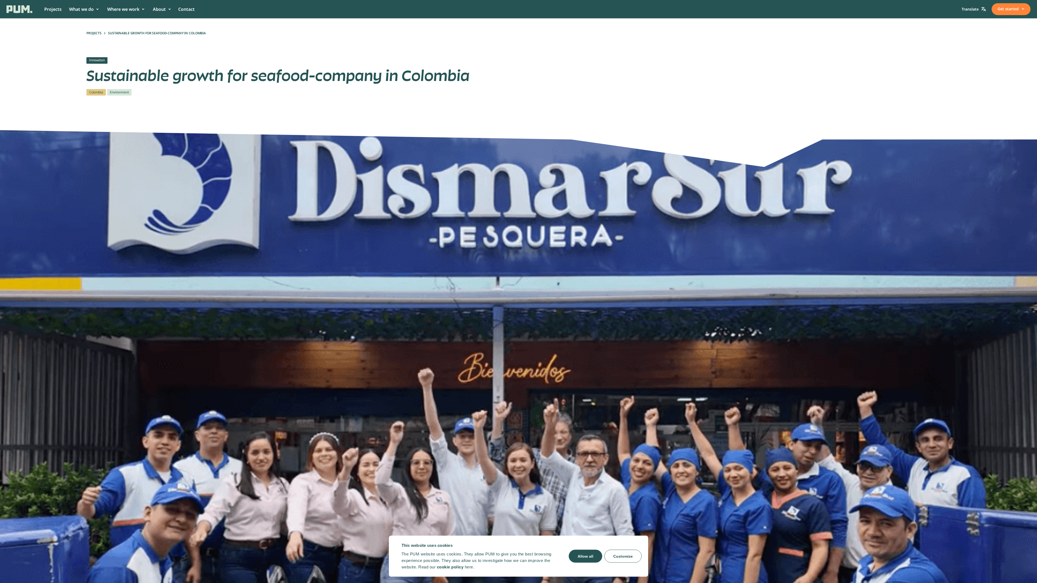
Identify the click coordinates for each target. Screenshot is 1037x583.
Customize (623, 556)
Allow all (585, 556)
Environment (119, 92)
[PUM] (19, 9)
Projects (94, 33)
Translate (970, 9)
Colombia (96, 92)
